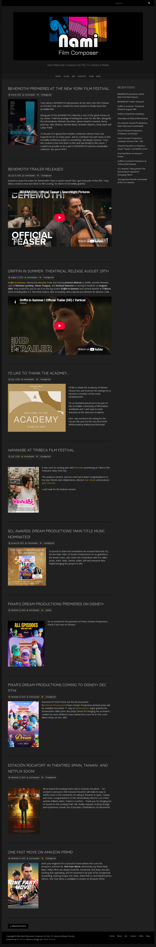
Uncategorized (46, 95)
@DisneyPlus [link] (82, 708)
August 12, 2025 (17, 277)
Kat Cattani (90, 480)
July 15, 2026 (16, 175)
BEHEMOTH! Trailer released (35, 169)
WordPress (21, 939)
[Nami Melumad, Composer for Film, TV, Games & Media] (78, 13)
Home (58, 76)
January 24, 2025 (17, 543)
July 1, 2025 (15, 379)
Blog (98, 76)
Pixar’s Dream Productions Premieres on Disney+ (56, 604)
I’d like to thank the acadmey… (38, 373)
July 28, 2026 (16, 95)
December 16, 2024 (18, 610)
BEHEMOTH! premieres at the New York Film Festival (58, 88)
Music (66, 76)
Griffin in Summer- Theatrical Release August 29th (58, 271)
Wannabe (79, 467)
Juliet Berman (48, 483)
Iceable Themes (48, 939)
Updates (48, 610)
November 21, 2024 (18, 777)
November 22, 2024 (18, 697)
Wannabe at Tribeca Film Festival (41, 450)
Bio (73, 76)
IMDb (91, 76)
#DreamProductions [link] (55, 705)
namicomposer (30, 95)
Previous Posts (19, 926)
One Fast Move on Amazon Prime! (40, 852)
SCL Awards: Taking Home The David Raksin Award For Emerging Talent (131, 171)
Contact (82, 76)
